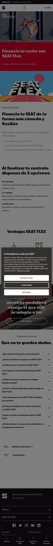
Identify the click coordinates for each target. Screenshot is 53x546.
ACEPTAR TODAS (26, 278)
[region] (26, 273)
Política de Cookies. (23, 271)
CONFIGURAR (26, 285)
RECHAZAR (26, 292)
